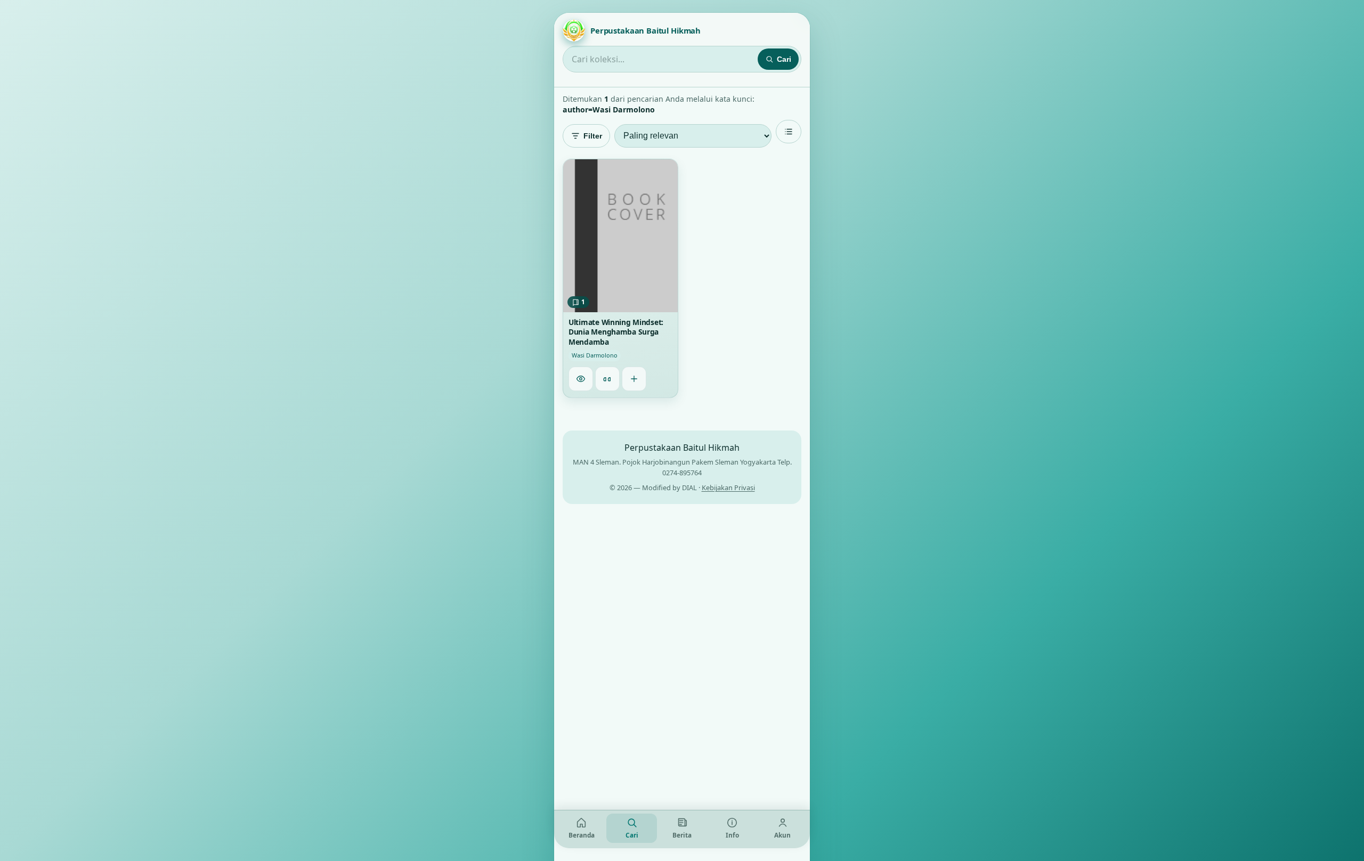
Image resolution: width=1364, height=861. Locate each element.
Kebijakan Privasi (728, 487)
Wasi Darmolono (595, 356)
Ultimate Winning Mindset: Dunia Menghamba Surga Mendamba (616, 332)
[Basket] (634, 379)
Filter (592, 136)
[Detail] (581, 379)
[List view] (788, 131)
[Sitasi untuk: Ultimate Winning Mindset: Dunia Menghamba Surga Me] (607, 379)
